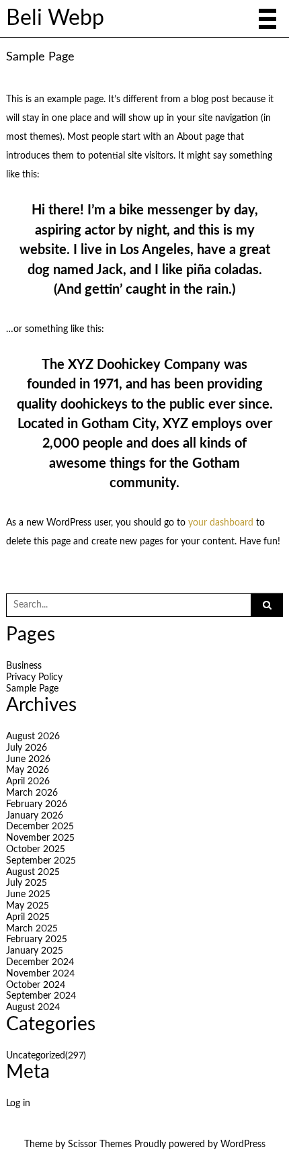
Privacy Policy (34, 677)
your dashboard (220, 523)
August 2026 (33, 736)
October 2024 (35, 985)
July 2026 (26, 748)
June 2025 (28, 894)
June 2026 (28, 759)
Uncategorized (46, 1055)
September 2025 (41, 861)
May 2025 (27, 906)
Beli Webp (55, 18)
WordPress (242, 1144)
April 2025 (28, 917)
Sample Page (32, 689)
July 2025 (26, 883)
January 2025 (34, 951)
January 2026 (34, 816)
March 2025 (32, 928)
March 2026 (32, 793)
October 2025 (35, 849)
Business (24, 666)
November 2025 (40, 838)
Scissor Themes (100, 1144)
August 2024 (33, 1007)
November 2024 (40, 973)
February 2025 (36, 939)
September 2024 (41, 996)
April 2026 (28, 781)
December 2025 (40, 826)
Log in (18, 1103)
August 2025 (33, 872)
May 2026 (27, 770)
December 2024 (40, 962)
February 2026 (36, 804)
